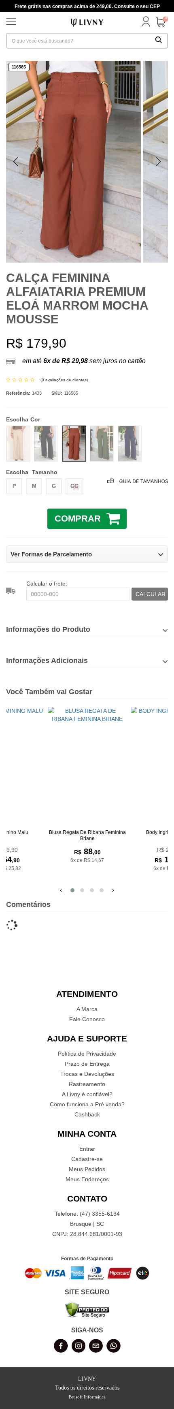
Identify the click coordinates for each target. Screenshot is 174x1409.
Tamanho (31, 472)
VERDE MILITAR (102, 443)
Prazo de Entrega (87, 1063)
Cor (23, 419)
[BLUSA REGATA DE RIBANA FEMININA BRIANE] (87, 766)
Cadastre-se (87, 1159)
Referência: (18, 393)
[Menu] (11, 22)
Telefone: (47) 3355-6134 (87, 1213)
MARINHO (130, 443)
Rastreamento (87, 1084)
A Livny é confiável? (87, 1094)
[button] (158, 162)
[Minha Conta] (146, 22)
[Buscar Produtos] (158, 41)
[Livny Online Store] (87, 22)
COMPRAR (78, 518)
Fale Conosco (87, 1019)
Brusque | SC (87, 1224)
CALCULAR (151, 594)
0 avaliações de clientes (64, 380)
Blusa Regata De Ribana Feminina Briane (87, 835)
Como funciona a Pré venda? (87, 1104)
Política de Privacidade (87, 1053)
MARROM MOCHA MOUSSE (74, 443)
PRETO (46, 443)
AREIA (18, 443)
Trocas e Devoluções (87, 1074)
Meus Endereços (87, 1179)
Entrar (87, 1149)
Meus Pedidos (87, 1169)
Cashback (87, 1114)
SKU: (56, 393)
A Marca (87, 1009)
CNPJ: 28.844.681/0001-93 (87, 1234)
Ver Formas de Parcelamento (51, 554)
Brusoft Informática (87, 1396)
